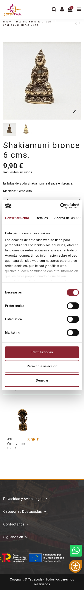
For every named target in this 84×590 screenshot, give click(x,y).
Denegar (42, 380)
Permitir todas (42, 352)
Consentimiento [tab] (17, 218)
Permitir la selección (42, 366)
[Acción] (35, 409)
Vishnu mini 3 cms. (16, 445)
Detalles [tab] (42, 218)
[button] (75, 566)
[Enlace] (77, 23)
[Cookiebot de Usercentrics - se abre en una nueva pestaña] (60, 206)
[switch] (73, 305)
